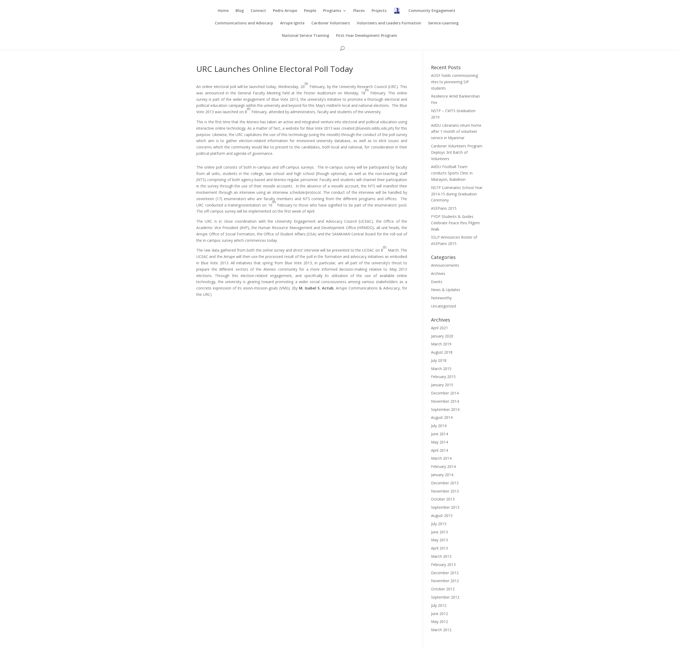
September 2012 (445, 597)
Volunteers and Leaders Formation (389, 23)
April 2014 (439, 450)
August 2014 (441, 417)
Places (359, 11)
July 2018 (438, 360)
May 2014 (439, 442)
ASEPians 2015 (443, 208)
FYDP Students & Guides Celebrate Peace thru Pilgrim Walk (455, 223)
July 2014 (438, 425)
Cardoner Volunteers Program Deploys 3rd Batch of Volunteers (456, 152)
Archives (438, 273)
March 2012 (441, 629)
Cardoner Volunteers (330, 23)
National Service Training (305, 36)
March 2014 (441, 458)
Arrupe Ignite (292, 23)
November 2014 (445, 401)
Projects (379, 11)
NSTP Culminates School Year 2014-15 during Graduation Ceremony (456, 194)
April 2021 (439, 327)
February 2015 (443, 376)
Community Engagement (431, 11)
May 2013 (439, 539)
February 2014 (443, 466)
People (310, 11)
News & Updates (445, 289)
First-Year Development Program (366, 36)
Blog (240, 11)
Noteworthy (441, 297)
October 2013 (443, 499)
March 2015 (441, 368)
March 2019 (441, 343)
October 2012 (443, 588)
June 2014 (439, 433)
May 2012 (439, 621)
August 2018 (441, 352)
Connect (258, 11)
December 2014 (445, 393)
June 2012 (439, 613)
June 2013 (439, 531)
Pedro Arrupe (285, 11)
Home (223, 11)
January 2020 (442, 336)
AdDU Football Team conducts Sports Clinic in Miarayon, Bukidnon (452, 173)
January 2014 (442, 474)
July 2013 (438, 523)
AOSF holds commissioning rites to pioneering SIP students (454, 82)
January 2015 (442, 384)
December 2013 (445, 482)
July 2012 (438, 605)
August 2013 (441, 515)
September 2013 (445, 507)
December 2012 (445, 572)
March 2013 (441, 556)
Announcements (445, 265)
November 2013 (445, 491)
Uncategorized (443, 306)
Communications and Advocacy (244, 23)
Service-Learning (443, 23)
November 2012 (445, 580)
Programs (332, 11)
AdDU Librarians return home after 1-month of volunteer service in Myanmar (456, 132)
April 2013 (439, 548)
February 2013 (443, 564)
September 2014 (445, 409)
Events (436, 281)
